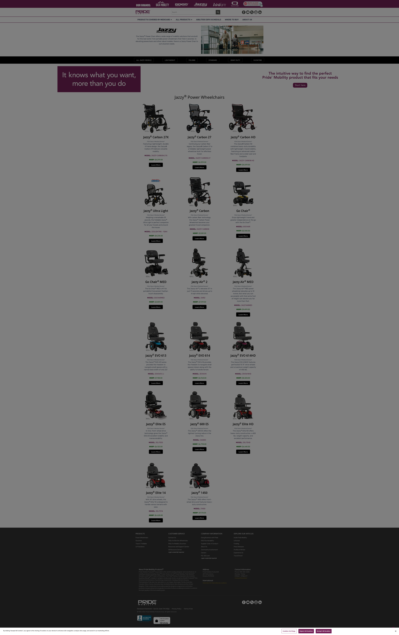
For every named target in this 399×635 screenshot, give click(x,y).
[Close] (395, 631)
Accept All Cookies (323, 631)
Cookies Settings (289, 631)
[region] (199, 631)
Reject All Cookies (306, 631)
